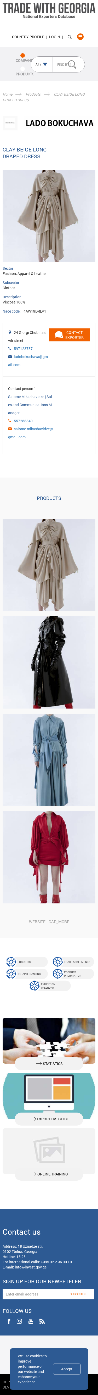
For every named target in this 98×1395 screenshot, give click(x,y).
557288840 (23, 420)
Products (33, 94)
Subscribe (78, 1294)
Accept (66, 1368)
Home (7, 94)
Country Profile (28, 36)
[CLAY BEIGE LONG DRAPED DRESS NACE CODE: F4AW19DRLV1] (49, 565)
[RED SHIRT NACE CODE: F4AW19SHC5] (49, 857)
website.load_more (49, 921)
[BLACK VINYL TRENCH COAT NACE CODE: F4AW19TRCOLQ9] (49, 662)
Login (54, 36)
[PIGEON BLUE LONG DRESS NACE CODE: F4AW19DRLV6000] (49, 760)
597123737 (23, 348)
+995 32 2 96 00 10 (56, 1261)
